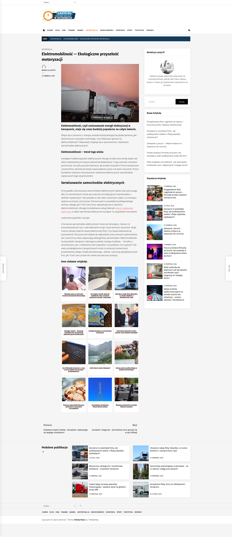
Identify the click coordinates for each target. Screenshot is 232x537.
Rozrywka (120, 30)
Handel (80, 30)
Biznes (50, 30)
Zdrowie (150, 30)
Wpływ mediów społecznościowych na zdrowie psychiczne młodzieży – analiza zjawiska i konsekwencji (174, 294)
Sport (129, 30)
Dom (64, 30)
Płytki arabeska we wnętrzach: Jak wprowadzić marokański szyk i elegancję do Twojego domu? (175, 272)
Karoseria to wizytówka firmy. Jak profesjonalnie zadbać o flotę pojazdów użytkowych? (163, 134)
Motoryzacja (92, 30)
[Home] (44, 30)
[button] (189, 30)
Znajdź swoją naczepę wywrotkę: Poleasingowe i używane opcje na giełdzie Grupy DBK (107, 487)
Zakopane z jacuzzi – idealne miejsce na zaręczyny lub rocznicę (174, 231)
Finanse (71, 30)
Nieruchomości (107, 30)
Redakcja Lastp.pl (49, 70)
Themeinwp (93, 520)
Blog (57, 30)
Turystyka (139, 30)
